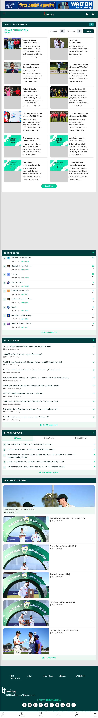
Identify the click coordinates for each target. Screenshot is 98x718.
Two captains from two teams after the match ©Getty (67, 518)
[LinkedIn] (62, 705)
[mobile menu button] (4, 14)
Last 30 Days (81, 438)
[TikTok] (46, 705)
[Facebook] (24, 705)
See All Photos (50, 658)
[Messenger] (57, 705)
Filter (88, 31)
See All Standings (47, 332)
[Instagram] (35, 705)
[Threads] (73, 705)
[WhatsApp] (52, 705)
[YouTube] (30, 705)
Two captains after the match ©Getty (19, 509)
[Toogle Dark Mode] (87, 14)
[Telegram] (68, 705)
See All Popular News (50, 472)
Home (6, 24)
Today (18, 438)
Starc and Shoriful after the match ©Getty (64, 630)
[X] (41, 705)
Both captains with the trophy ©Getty (62, 602)
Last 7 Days (50, 438)
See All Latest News (50, 425)
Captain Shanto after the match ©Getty (63, 546)
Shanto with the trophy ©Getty (60, 574)
